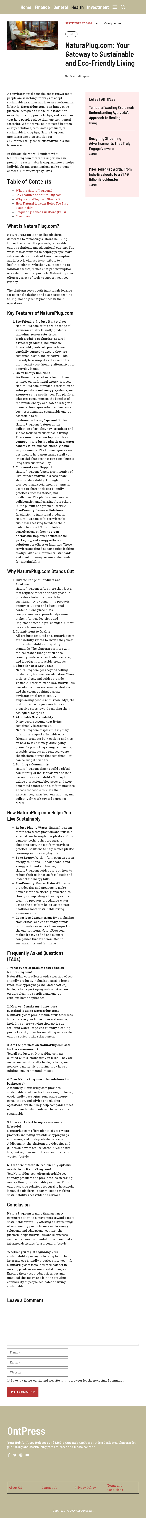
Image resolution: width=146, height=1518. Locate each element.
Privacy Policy (85, 1487)
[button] (123, 7)
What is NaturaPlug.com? (34, 190)
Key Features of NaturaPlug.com (39, 195)
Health (77, 7)
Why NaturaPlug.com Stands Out (39, 199)
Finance (42, 7)
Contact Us (49, 1487)
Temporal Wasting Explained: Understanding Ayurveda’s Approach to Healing (111, 112)
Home (26, 7)
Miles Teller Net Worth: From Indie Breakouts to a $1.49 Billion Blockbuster (110, 174)
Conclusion (24, 216)
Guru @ (93, 123)
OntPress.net (84, 1510)
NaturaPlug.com (80, 76)
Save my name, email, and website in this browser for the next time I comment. (67, 1380)
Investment (98, 7)
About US (15, 1487)
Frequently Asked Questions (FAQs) (41, 212)
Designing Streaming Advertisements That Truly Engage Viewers (110, 143)
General (60, 7)
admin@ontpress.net (109, 23)
